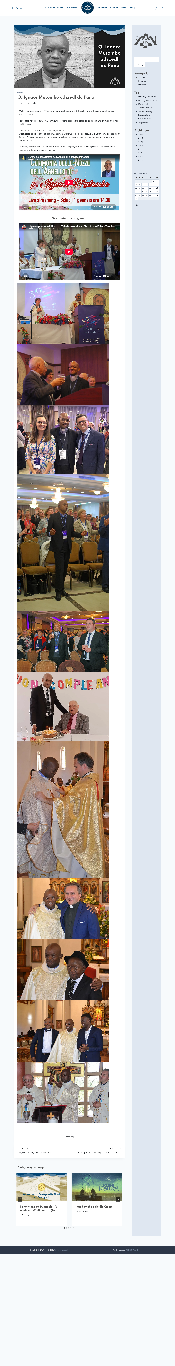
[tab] (64, 1228)
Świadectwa (144, 115)
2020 (140, 156)
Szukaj (139, 64)
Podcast (159, 8)
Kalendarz (102, 8)
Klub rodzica (144, 104)
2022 (140, 149)
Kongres (134, 8)
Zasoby (123, 8)
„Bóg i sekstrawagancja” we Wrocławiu (35, 1150)
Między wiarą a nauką (148, 100)
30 (157, 195)
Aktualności (72, 8)
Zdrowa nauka (145, 107)
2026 (140, 134)
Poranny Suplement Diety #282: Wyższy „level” (99, 1150)
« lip (136, 205)
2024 (140, 141)
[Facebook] (13, 8)
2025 (140, 138)
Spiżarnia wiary (145, 111)
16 (157, 188)
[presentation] (41, 1187)
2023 (140, 145)
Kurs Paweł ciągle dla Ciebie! (94, 1206)
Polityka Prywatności (61, 1250)
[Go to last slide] (20, 1199)
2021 (140, 152)
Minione (20, 93)
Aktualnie (142, 77)
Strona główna (48, 8)
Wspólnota (143, 122)
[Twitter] (17, 8)
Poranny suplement (147, 97)
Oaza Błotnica (144, 118)
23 (157, 191)
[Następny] (118, 1199)
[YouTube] (21, 8)
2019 (140, 160)
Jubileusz (113, 8)
